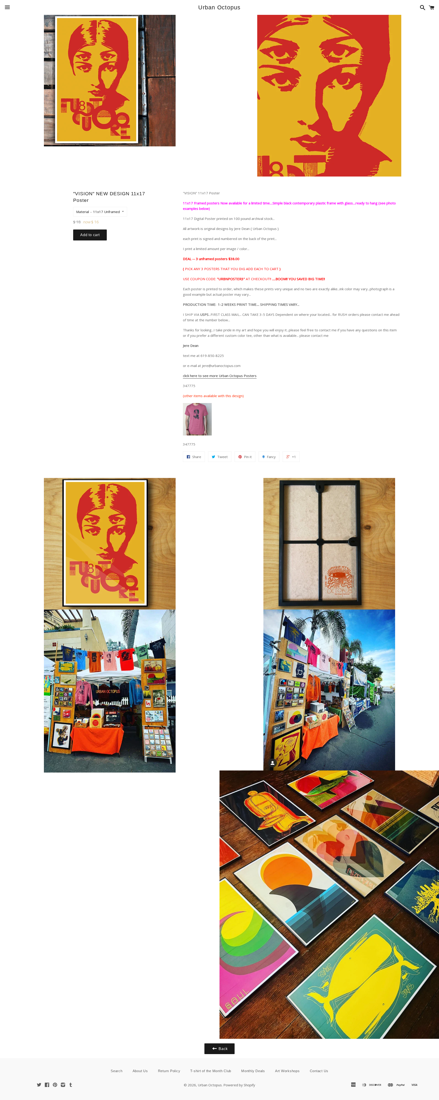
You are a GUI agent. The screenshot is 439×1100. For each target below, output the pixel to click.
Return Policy (169, 1071)
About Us (140, 1071)
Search (117, 1071)
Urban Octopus (219, 7)
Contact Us (319, 1071)
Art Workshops (287, 1071)
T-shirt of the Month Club (210, 1071)
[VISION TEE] (197, 434)
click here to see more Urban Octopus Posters (220, 375)
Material (82, 211)
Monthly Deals (253, 1071)
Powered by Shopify (239, 1085)
